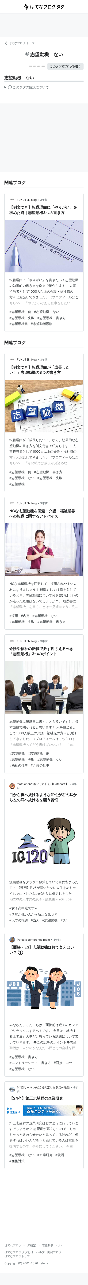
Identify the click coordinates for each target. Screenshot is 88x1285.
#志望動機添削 (42, 324)
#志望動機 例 (20, 312)
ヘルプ (40, 1252)
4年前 (57, 939)
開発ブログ (54, 1252)
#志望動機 (17, 484)
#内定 (25, 616)
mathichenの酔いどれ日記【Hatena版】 (43, 784)
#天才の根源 (18, 920)
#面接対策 (17, 1161)
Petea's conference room (33, 939)
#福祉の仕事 (18, 765)
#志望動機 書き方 (51, 318)
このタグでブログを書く (65, 66)
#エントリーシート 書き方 (30, 1063)
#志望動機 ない (46, 312)
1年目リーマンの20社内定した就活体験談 (43, 1087)
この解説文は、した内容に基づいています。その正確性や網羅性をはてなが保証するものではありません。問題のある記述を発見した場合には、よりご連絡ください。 (26, 88)
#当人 (35, 920)
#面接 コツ (63, 1063)
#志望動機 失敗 (21, 318)
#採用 (13, 616)
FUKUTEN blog (27, 199)
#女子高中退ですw (23, 908)
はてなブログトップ (17, 1256)
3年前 (44, 199)
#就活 (59, 1155)
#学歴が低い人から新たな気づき (33, 914)
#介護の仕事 (40, 765)
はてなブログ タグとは (18, 1252)
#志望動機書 (18, 324)
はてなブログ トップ (22, 43)
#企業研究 (45, 1155)
